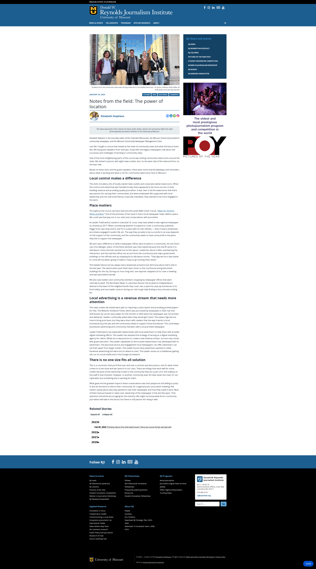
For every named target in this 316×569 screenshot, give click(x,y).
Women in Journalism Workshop (202, 65)
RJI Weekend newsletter (198, 74)
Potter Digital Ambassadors (171, 490)
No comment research (98, 529)
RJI (136, 11)
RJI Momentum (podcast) (198, 48)
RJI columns (193, 53)
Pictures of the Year (97, 490)
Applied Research (142, 23)
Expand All (95, 414)
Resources (129, 493)
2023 (94, 422)
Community (174, 95)
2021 (94, 437)
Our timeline (130, 517)
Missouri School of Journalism (102, 2)
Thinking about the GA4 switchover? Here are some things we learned (132, 427)
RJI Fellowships (132, 476)
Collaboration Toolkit (97, 514)
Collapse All (107, 414)
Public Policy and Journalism (101, 532)
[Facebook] (167, 115)
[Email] (174, 115)
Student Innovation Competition (203, 61)
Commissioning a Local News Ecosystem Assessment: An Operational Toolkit (101, 520)
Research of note (96, 536)
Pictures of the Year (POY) (199, 57)
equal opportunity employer (153, 562)
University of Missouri (115, 17)
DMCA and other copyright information (200, 557)
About (156, 23)
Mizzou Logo (93, 10)
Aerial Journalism (167, 480)
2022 (94, 432)
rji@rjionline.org (204, 495)
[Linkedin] (170, 115)
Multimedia (163, 95)
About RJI (129, 506)
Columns (146, 95)
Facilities (128, 514)
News (154, 95)
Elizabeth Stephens (112, 116)
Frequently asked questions (136, 490)
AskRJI (308, 563)
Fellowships (112, 23)
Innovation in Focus (97, 511)
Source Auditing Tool (98, 539)
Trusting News (166, 493)
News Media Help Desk (99, 526)
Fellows (128, 480)
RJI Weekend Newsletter (99, 499)
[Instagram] (177, 115)
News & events (96, 23)
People (127, 511)
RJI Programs (166, 476)
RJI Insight (192, 69)
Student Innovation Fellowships (138, 496)
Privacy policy (220, 557)
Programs (126, 23)
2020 (94, 442)
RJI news (191, 44)
